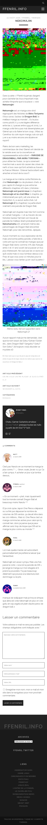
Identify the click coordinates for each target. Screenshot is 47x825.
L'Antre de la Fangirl (23, 788)
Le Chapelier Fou (23, 791)
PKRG (15, 538)
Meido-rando (23, 797)
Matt (15, 454)
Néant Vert (23, 803)
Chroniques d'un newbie (23, 776)
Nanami (23, 800)
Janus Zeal (23, 785)
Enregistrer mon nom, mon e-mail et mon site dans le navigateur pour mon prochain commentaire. (23, 692)
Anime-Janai (23, 773)
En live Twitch (12, 425)
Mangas (36, 18)
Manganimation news (23, 794)
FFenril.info (15, 9)
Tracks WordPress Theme (17, 819)
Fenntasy (23, 782)
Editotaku (23, 779)
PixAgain (23, 806)
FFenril (26, 18)
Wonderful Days (11, 389)
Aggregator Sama (23, 770)
